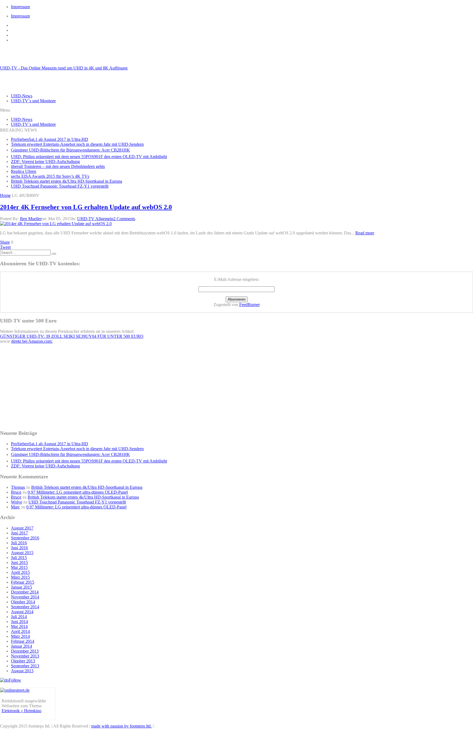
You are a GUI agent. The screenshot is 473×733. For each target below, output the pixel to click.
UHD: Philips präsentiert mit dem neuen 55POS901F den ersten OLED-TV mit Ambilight (89, 156)
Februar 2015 (22, 582)
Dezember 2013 (25, 651)
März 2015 (20, 577)
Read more (364, 233)
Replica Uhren (23, 171)
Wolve (16, 502)
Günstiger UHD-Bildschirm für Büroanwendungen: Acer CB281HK (70, 150)
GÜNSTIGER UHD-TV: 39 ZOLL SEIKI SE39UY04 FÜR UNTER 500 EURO (71, 336)
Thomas (18, 487)
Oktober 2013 (23, 661)
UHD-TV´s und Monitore (33, 100)
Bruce (16, 492)
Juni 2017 (19, 533)
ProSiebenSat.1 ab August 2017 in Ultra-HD (49, 139)
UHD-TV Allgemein (95, 218)
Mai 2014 (19, 626)
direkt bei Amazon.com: (32, 341)
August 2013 (22, 670)
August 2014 (22, 611)
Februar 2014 (22, 641)
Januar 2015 (21, 587)
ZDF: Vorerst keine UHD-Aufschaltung (45, 161)
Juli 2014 (19, 616)
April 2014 (20, 631)
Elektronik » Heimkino (21, 710)
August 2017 (22, 528)
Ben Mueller (31, 218)
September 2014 (25, 606)
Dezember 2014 (25, 592)
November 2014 (25, 597)
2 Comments (124, 218)
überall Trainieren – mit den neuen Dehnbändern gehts (58, 166)
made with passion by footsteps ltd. (121, 726)
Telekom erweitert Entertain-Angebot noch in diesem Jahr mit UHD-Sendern (77, 144)
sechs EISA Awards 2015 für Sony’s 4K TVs (50, 176)
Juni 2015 (19, 562)
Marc (15, 507)
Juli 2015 (19, 557)
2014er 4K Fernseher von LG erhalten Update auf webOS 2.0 (86, 207)
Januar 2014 (21, 646)
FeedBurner (249, 304)
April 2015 (20, 572)
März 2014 (20, 636)
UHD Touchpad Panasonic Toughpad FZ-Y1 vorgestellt (59, 186)
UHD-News (21, 96)
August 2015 (22, 552)
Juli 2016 (19, 542)
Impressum (20, 6)
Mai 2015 (19, 567)
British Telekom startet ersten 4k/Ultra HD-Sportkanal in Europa (66, 181)
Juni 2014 (19, 621)
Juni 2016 (19, 547)
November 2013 (25, 656)
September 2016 (25, 538)
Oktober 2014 (23, 602)
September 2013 (25, 666)
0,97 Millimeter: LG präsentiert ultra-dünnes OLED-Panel (78, 492)
